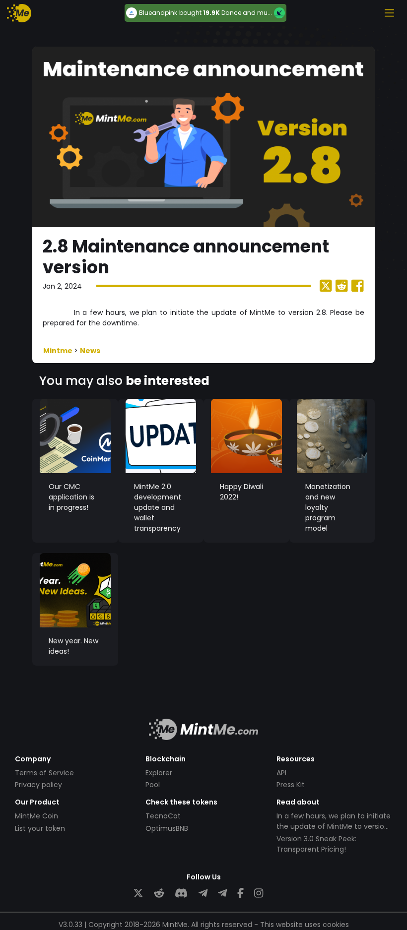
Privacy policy (38, 785)
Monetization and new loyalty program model (327, 507)
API (281, 773)
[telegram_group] (203, 893)
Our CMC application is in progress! (71, 497)
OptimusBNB (166, 828)
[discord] (181, 893)
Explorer (158, 773)
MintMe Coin (36, 816)
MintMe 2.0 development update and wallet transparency (157, 507)
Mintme (58, 351)
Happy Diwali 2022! (241, 492)
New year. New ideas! (73, 646)
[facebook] (240, 893)
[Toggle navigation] (389, 13)
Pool (152, 785)
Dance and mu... (246, 12)
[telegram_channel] (222, 893)
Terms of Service (44, 773)
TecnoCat (163, 816)
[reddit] (159, 893)
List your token (40, 828)
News (90, 351)
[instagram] (258, 893)
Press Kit (290, 785)
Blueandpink (158, 13)
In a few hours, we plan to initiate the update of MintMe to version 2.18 (333, 826)
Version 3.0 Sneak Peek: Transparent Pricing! (316, 844)
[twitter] (138, 893)
